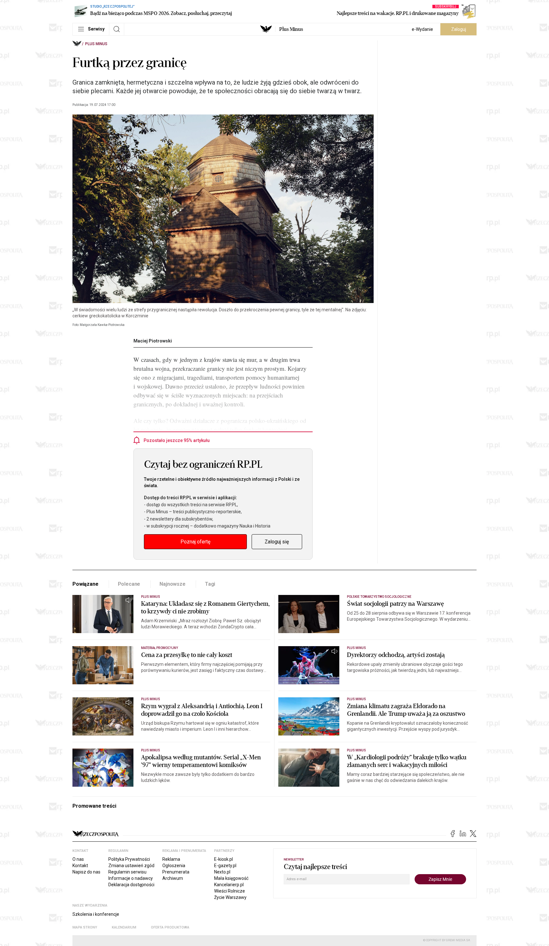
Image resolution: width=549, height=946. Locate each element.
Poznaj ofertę (195, 542)
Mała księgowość (231, 878)
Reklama (171, 859)
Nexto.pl (222, 871)
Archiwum (172, 878)
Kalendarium (124, 927)
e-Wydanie (422, 29)
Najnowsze (172, 584)
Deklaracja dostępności (131, 884)
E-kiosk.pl (223, 859)
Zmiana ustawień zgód (131, 865)
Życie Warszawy (230, 897)
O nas (78, 859)
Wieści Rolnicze (229, 891)
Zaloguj (458, 29)
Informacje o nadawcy (130, 878)
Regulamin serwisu (127, 871)
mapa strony (84, 927)
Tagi (210, 584)
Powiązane (85, 584)
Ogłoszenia (173, 865)
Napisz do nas (86, 871)
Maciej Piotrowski (152, 340)
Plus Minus (291, 29)
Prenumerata (175, 871)
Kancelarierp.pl (229, 884)
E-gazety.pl (225, 865)
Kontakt (80, 865)
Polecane (129, 584)
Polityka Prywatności (129, 859)
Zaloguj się (277, 542)
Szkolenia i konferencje (95, 914)
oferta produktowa (170, 927)
